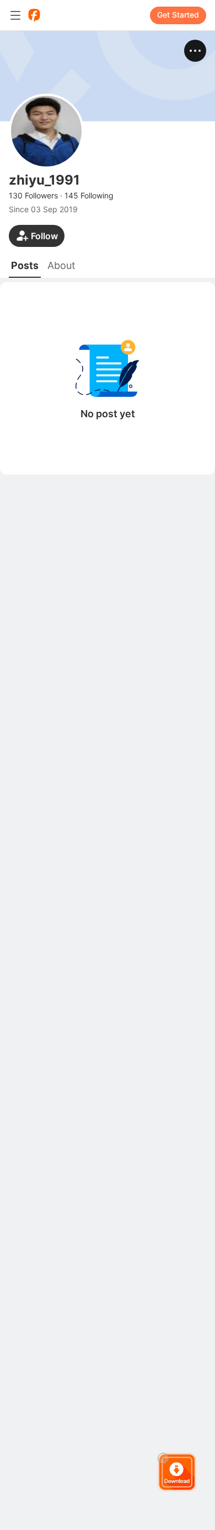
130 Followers (33, 195)
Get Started (178, 14)
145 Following (89, 195)
